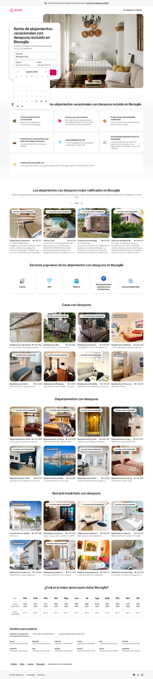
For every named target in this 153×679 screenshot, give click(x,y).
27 (36, 101)
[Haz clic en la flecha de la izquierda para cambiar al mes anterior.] (18, 72)
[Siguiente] (82, 203)
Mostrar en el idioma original (97, 3)
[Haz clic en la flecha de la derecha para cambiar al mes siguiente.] (45, 72)
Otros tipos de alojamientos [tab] (44, 634)
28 (41, 101)
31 (22, 106)
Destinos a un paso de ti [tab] (19, 634)
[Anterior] (71, 203)
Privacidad (31, 675)
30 (18, 106)
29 (46, 101)
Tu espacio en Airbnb (132, 10)
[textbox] (24, 65)
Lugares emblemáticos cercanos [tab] (72, 634)
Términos (41, 675)
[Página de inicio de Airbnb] (16, 10)
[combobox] (35, 56)
